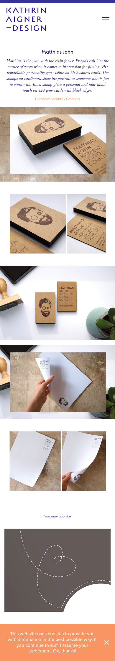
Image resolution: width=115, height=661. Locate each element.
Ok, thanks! (64, 650)
